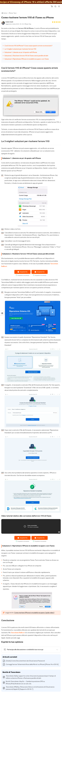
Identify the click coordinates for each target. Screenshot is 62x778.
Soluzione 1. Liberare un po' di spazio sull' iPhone (21, 52)
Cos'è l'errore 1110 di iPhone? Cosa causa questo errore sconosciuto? (28, 46)
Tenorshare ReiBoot (18, 633)
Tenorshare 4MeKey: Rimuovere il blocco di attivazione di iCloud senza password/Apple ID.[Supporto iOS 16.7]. (30, 688)
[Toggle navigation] (58, 6)
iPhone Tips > (13, 13)
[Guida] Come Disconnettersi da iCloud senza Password (25, 661)
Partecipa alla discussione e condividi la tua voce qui (25, 649)
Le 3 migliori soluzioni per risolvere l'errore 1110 (20, 49)
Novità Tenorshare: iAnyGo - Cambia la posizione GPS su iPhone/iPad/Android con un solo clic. (25, 682)
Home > (5, 13)
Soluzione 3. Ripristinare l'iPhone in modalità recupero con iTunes (27, 59)
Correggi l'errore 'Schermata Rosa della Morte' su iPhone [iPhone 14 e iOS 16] (32, 664)
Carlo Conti (9, 22)
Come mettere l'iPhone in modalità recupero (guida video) (34, 613)
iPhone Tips (28, 24)
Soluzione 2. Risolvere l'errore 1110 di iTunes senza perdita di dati (26, 56)
